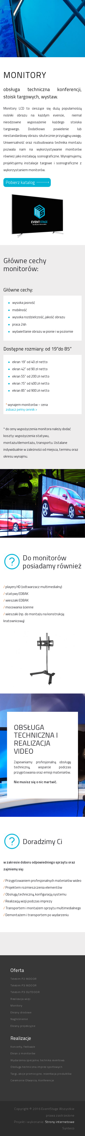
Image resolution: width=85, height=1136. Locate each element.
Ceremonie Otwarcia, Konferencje (32, 1080)
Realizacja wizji (20, 999)
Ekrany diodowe (20, 1012)
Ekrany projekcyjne (22, 1026)
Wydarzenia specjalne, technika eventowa (37, 1060)
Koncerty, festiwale (22, 1046)
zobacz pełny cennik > (21, 409)
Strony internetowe (60, 1121)
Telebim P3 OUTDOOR (25, 992)
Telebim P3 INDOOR (23, 985)
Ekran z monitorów (22, 1053)
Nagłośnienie (19, 1019)
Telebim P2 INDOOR (23, 979)
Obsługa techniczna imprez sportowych (36, 1067)
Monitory (16, 1005)
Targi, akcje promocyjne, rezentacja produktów (41, 1073)
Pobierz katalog (20, 182)
